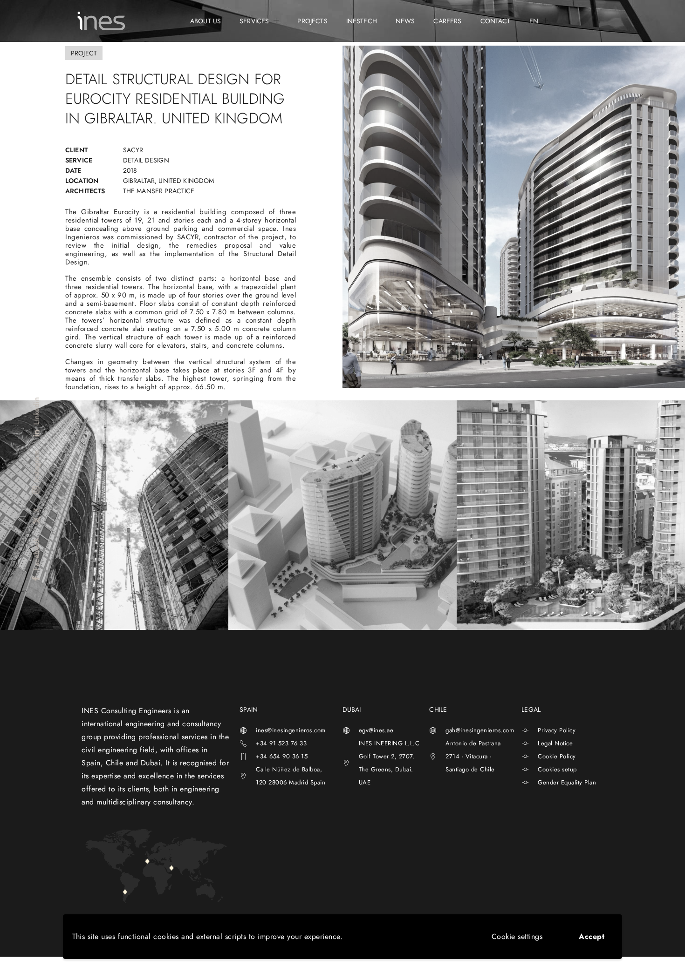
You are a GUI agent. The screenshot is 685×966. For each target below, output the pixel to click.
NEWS (405, 21)
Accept (591, 936)
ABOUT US (205, 21)
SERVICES (254, 21)
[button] (20, 517)
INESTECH (361, 21)
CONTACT (495, 21)
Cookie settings (517, 936)
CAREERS (447, 21)
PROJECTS (312, 21)
